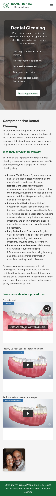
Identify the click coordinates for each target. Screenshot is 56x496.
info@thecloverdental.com (26, 488)
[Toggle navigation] (51, 6)
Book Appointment (28, 93)
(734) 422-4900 (42, 485)
